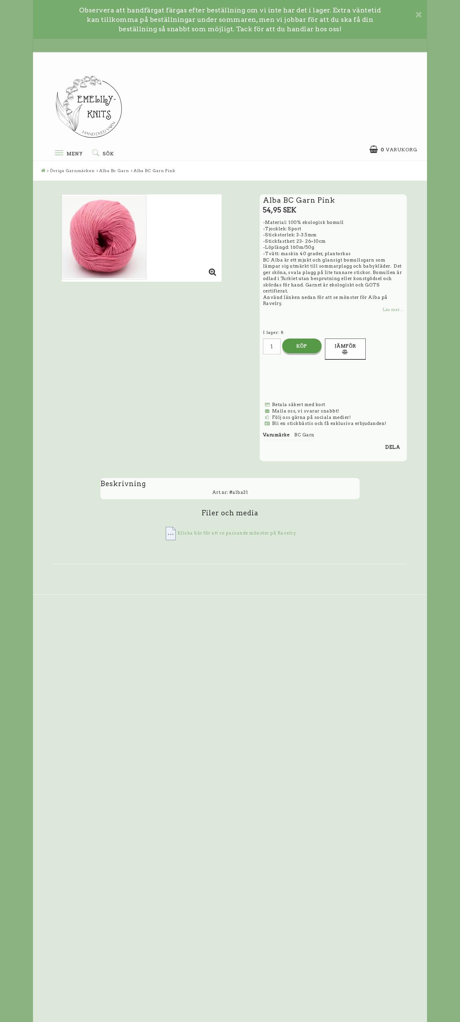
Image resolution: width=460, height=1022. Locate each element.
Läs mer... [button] (393, 309)
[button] (393, 149)
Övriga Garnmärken (72, 170)
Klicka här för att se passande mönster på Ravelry (236, 533)
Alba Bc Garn (114, 170)
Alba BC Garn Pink (154, 170)
